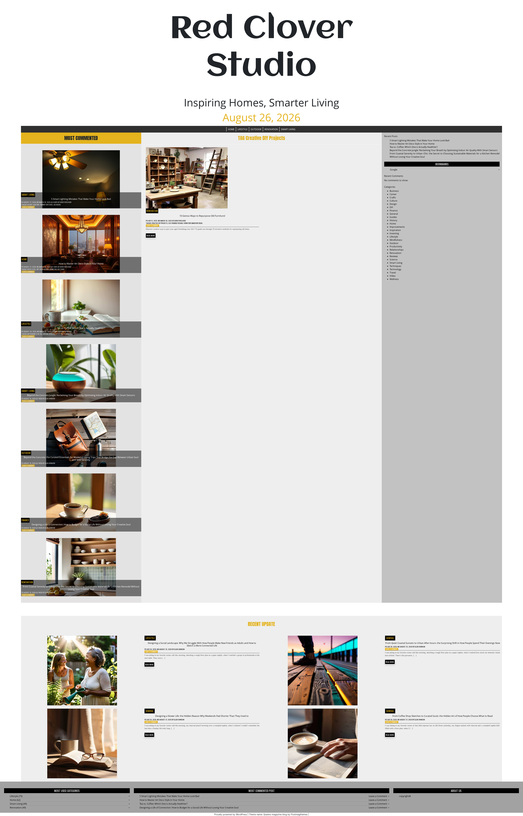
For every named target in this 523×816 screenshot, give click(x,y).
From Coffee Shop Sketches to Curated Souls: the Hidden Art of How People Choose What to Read (442, 715)
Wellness (394, 279)
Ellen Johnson (50, 398)
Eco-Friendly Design (175, 223)
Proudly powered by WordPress (230, 814)
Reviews (394, 256)
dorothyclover (65, 202)
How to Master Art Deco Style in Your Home (81, 263)
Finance (25, 520)
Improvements (397, 226)
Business (394, 190)
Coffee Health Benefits (63, 334)
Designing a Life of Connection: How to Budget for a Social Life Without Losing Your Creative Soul (81, 524)
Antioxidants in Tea (34, 334)
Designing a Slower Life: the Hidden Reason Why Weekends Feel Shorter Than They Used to (202, 715)
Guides (393, 217)
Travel (393, 272)
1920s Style (31, 269)
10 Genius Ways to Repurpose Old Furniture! (202, 215)
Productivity (396, 246)
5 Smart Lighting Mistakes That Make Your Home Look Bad (81, 198)
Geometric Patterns (57, 269)
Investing (394, 233)
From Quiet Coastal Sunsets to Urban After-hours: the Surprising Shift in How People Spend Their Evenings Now (442, 643)
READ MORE (151, 235)
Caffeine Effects (48, 334)
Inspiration (395, 230)
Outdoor (256, 129)
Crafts (393, 197)
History (393, 220)
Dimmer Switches (46, 204)
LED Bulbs (57, 204)
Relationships (397, 249)
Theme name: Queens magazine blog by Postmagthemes (278, 814)
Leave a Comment (28, 207)
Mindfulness (396, 239)
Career (393, 194)
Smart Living (288, 129)
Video (393, 275)
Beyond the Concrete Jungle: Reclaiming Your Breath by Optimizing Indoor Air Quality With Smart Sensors (81, 395)
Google (393, 169)
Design (393, 204)
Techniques (395, 266)
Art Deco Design (43, 269)
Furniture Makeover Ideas (193, 223)
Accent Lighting (33, 204)
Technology (395, 269)
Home (231, 129)
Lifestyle (242, 129)
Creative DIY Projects (160, 223)
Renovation (271, 129)
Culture (393, 200)
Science (393, 259)
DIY (391, 207)
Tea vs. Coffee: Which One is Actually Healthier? (81, 328)
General (394, 213)
